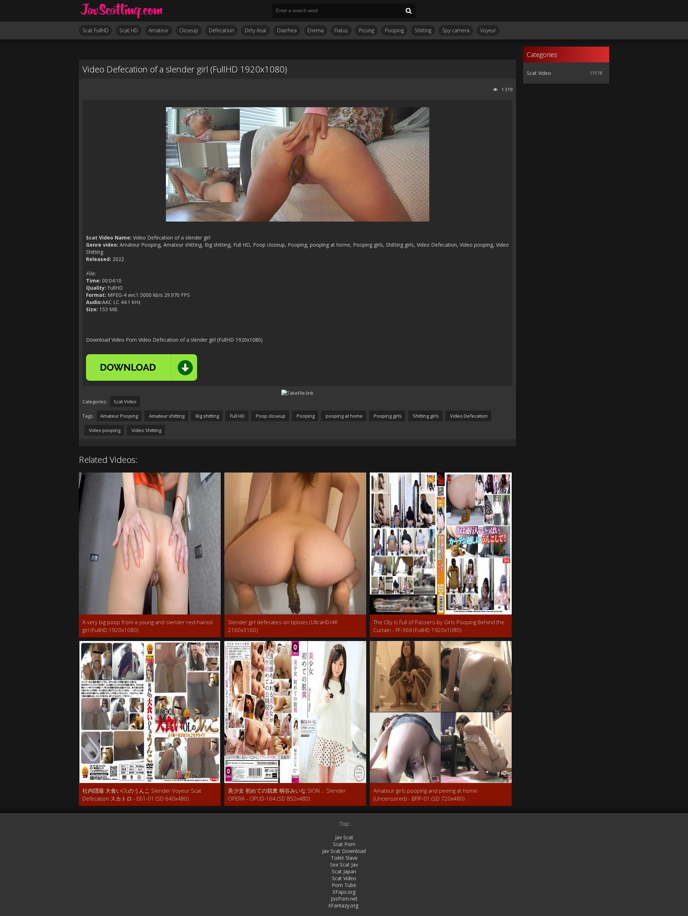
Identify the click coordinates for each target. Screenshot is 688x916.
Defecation (221, 30)
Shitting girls (425, 416)
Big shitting (207, 416)
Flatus (341, 30)
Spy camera (455, 30)
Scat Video (125, 401)
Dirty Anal (255, 30)
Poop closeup (270, 416)
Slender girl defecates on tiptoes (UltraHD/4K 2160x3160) (283, 625)
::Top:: (344, 823)
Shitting (423, 30)
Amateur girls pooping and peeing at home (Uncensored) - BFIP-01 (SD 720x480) (425, 794)
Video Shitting (145, 430)
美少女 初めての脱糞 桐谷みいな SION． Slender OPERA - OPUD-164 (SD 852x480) (287, 794)
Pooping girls (387, 416)
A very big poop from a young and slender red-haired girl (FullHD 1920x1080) (147, 625)
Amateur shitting (166, 416)
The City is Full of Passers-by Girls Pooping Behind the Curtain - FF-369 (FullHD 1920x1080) (439, 625)
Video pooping (104, 430)
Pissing (366, 30)
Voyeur (488, 30)
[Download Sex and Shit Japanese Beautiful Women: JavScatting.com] (122, 11)
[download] (141, 367)
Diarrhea (287, 30)
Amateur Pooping (119, 416)
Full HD (237, 416)
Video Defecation (468, 416)
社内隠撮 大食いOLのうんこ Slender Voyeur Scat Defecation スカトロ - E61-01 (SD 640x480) (141, 794)
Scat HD (128, 30)
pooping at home (344, 416)
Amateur (158, 30)
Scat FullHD (95, 30)
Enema (315, 30)
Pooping (394, 30)
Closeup (188, 30)
